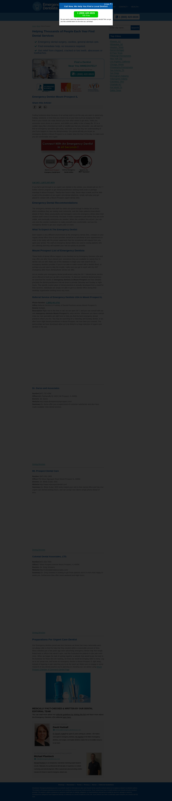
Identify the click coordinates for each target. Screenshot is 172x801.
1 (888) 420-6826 (86, 14)
